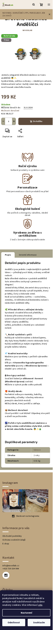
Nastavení (26, 612)
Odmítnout (14, 622)
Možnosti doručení (10, 110)
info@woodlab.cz (10, 565)
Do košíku (37, 121)
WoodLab (27, 30)
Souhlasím (39, 622)
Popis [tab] (8, 254)
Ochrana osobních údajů (14, 539)
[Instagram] (5, 575)
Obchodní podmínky (12, 536)
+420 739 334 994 (10, 568)
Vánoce (37, 449)
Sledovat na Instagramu (27, 516)
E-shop (5, 543)
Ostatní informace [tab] (28, 254)
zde (40, 605)
